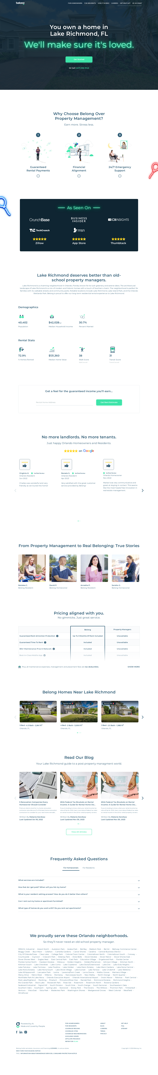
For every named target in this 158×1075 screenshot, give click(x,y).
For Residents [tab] (89, 868)
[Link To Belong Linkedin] (21, 1032)
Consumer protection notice (65, 1053)
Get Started (79, 59)
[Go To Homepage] (20, 3)
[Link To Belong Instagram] (25, 1032)
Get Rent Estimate (109, 402)
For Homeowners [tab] (70, 868)
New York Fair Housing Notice (28, 1051)
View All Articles (79, 832)
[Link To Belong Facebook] (17, 1032)
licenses (53, 1048)
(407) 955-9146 (82, 68)
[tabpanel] (79, 893)
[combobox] (64, 403)
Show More (134, 667)
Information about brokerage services (37, 1053)
